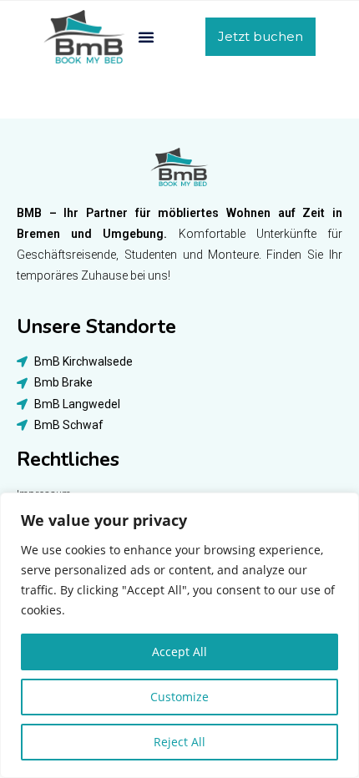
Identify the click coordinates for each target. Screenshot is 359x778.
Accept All (179, 651)
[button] (146, 36)
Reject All (179, 742)
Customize (179, 697)
